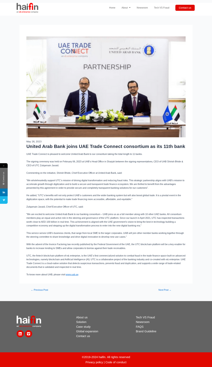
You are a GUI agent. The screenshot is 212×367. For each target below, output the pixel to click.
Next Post (164, 290)
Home (112, 7)
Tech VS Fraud (161, 7)
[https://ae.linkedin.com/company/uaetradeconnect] (4, 192)
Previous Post (39, 290)
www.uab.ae (72, 274)
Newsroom (142, 7)
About (125, 7)
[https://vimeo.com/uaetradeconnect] (4, 200)
